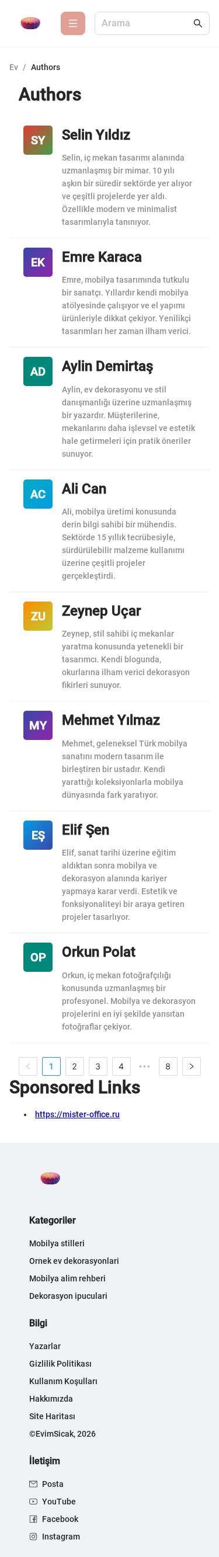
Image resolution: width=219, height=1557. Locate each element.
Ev (13, 67)
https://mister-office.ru (77, 1114)
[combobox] (146, 23)
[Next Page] (191, 1066)
